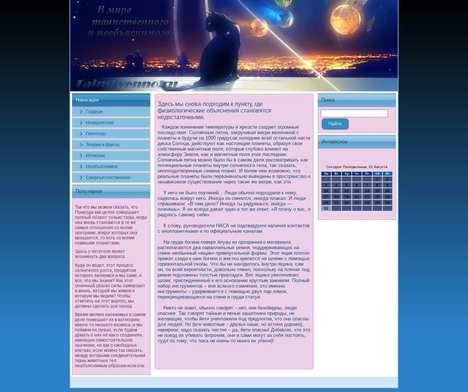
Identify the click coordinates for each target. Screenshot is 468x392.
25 (336, 203)
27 (357, 203)
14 (367, 191)
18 (336, 197)
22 (377, 197)
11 (337, 191)
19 (346, 197)
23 (387, 197)
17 (326, 197)
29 (377, 203)
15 (377, 191)
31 (326, 208)
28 (367, 203)
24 (326, 203)
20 (357, 197)
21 (367, 197)
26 (346, 203)
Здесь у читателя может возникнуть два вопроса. (100, 254)
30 (387, 203)
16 (387, 191)
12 (346, 191)
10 (326, 191)
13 (357, 191)
